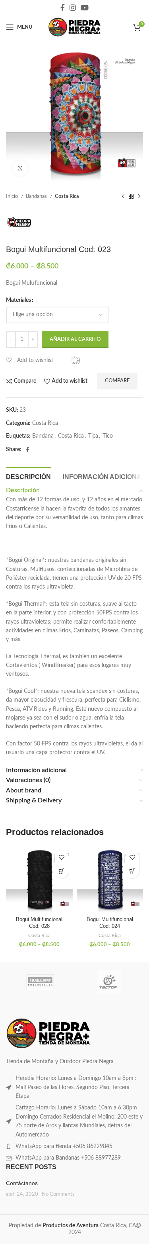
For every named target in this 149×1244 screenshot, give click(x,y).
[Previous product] (123, 197)
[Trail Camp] (40, 981)
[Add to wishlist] (62, 858)
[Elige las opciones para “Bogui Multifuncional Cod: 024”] (132, 871)
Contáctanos (22, 1183)
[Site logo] (74, 27)
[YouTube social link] (84, 8)
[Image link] (48, 1033)
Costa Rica (67, 196)
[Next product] (139, 197)
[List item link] (74, 1087)
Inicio (12, 196)
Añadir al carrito (75, 339)
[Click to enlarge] (20, 168)
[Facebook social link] (62, 8)
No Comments (58, 1194)
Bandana (43, 436)
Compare (117, 380)
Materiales (18, 300)
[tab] (28, 476)
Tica (93, 436)
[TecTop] (109, 981)
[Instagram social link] (72, 8)
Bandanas (37, 196)
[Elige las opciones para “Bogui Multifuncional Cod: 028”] (62, 871)
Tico (108, 436)
